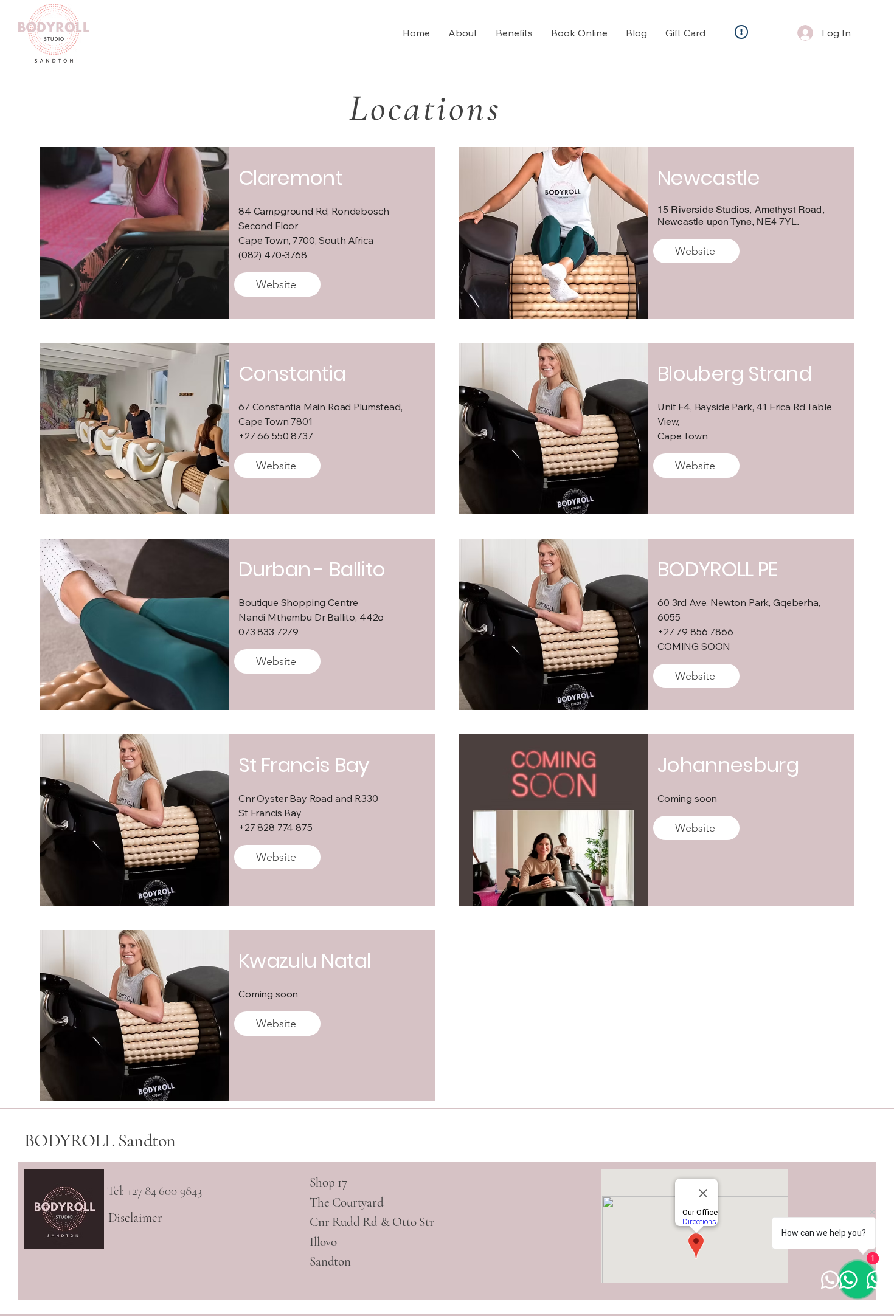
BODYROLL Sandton (99, 1140)
